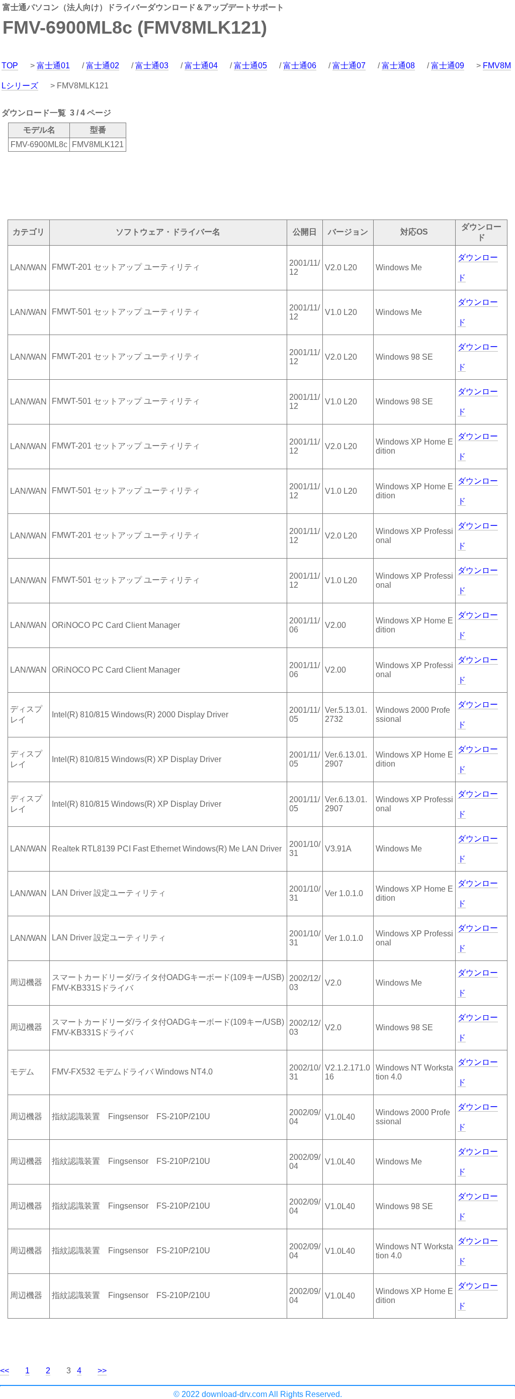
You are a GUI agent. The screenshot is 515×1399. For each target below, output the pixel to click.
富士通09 (447, 65)
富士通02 (102, 65)
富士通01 (53, 65)
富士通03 (151, 65)
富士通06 (299, 65)
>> (102, 1370)
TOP (10, 65)
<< (4, 1370)
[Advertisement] (183, 184)
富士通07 (349, 65)
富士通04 (201, 65)
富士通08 (398, 65)
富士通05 (250, 65)
